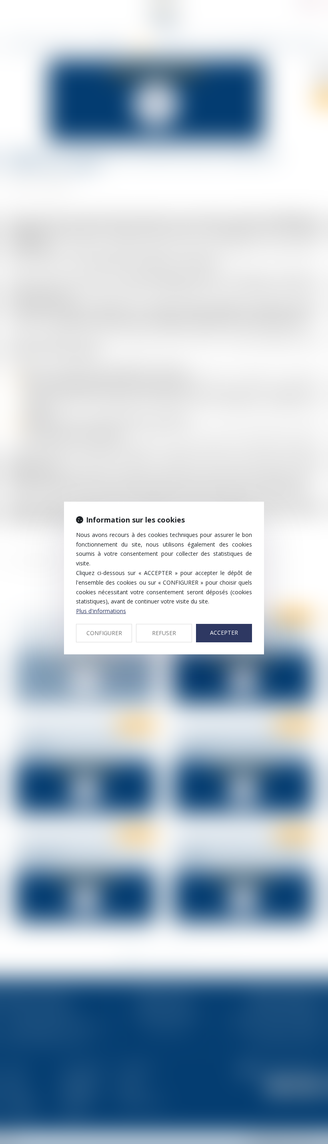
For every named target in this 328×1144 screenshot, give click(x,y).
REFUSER (164, 633)
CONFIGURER (104, 633)
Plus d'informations (101, 611)
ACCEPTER (224, 632)
